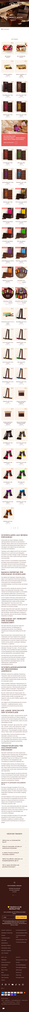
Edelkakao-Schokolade (6, 933)
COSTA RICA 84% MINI (21, 443)
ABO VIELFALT (8, 56)
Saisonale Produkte (6, 945)
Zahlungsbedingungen (21, 967)
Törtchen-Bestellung (21, 942)
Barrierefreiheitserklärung (8, 1002)
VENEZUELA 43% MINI (21, 501)
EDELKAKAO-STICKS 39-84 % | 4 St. (7, 322)
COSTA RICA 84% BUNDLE (21, 202)
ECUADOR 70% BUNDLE (8, 241)
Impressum (7, 1000)
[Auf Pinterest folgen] (9, 984)
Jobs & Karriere (4, 977)
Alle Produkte (4, 953)
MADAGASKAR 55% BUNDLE (8, 261)
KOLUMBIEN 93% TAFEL (8, 95)
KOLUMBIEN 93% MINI (8, 443)
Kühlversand (19, 970)
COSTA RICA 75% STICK (7, 362)
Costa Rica (3, 967)
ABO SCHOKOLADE (21, 56)
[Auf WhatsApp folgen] (23, 984)
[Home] (1, 29)
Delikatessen (4, 943)
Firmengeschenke (20, 977)
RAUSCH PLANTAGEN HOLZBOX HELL (7, 423)
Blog (2, 972)
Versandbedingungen (21, 965)
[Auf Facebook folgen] (2, 984)
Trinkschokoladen (5, 938)
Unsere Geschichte (5, 962)
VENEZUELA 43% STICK (21, 381)
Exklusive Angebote (6, 950)
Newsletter (19, 972)
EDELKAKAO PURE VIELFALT (21, 301)
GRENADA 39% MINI (7, 521)
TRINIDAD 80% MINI (7, 462)
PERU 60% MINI (21, 482)
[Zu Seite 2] (17, 528)
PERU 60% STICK (21, 362)
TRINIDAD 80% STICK (21, 342)
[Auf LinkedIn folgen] (19, 984)
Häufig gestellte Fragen (22, 960)
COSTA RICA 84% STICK (7, 342)
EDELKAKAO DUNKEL (7, 301)
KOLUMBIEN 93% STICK (21, 321)
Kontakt (18, 962)
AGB (2, 1000)
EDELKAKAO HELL (21, 280)
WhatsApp (18, 975)
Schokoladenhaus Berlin (21, 933)
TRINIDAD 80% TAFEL (8, 114)
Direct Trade (4, 970)
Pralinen (3, 935)
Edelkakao (3, 960)
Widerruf (18, 1002)
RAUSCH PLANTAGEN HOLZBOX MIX (21, 402)
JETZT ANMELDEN (21, 917)
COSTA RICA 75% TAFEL (21, 114)
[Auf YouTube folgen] (12, 984)
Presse (3, 980)
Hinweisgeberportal (16, 1000)
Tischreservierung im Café (21, 936)
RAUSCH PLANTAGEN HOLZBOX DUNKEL (21, 423)
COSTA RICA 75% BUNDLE (21, 221)
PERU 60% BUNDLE (21, 241)
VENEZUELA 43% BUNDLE (21, 261)
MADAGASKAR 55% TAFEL (7, 182)
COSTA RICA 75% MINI (21, 462)
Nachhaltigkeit (4, 965)
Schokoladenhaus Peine (21, 939)
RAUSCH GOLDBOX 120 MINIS (21, 75)
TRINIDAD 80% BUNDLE (8, 221)
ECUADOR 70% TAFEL (8, 162)
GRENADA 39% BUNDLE (8, 280)
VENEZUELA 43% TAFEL (21, 182)
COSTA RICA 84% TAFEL (21, 95)
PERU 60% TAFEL (21, 162)
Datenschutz (25, 1000)
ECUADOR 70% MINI (7, 482)
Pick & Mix (3, 940)
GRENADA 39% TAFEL (8, 202)
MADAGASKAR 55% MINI (7, 501)
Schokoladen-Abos (6, 948)
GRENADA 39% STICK (8, 401)
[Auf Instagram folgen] (6, 984)
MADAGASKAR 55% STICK (7, 381)
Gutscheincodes (5, 975)
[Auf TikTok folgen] (16, 984)
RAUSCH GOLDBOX (8, 74)
